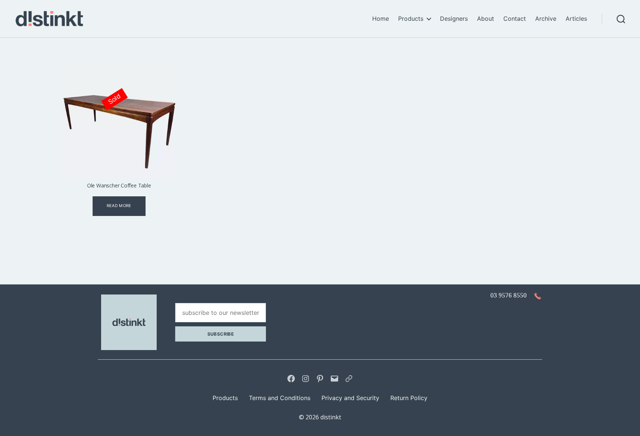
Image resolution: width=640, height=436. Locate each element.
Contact (514, 18)
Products (410, 18)
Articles (576, 18)
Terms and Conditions (279, 398)
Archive (545, 18)
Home (380, 18)
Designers (454, 18)
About (485, 18)
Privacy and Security (350, 398)
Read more (119, 205)
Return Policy (408, 398)
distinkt (330, 417)
